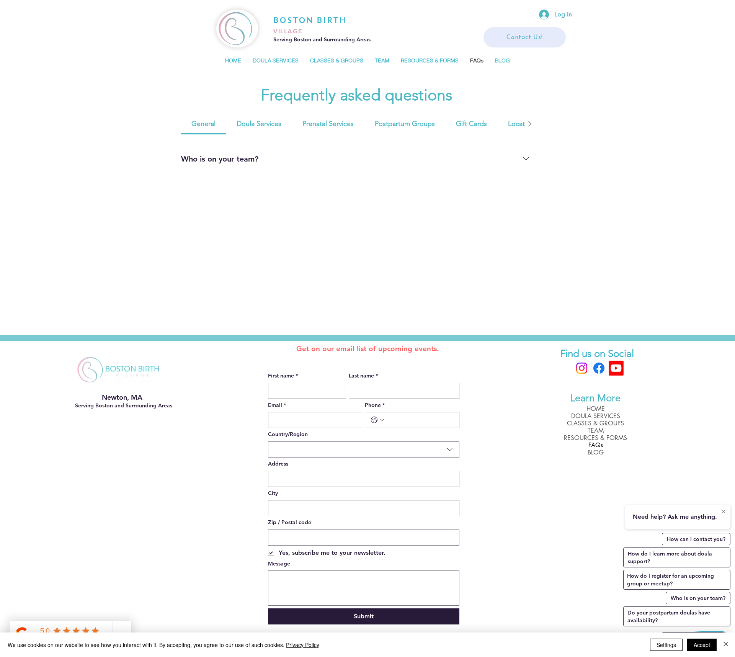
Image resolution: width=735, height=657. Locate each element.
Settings (666, 645)
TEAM (596, 430)
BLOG (596, 452)
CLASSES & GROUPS (595, 423)
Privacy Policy (302, 645)
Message (279, 563)
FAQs (595, 445)
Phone (375, 405)
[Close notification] (723, 511)
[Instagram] (581, 368)
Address (278, 463)
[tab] (203, 123)
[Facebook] (598, 368)
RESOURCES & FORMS (595, 437)
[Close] (725, 645)
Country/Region (288, 434)
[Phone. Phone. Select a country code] (377, 420)
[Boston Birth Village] (616, 368)
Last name (363, 375)
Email (277, 405)
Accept (702, 645)
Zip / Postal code (289, 522)
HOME (595, 408)
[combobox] (363, 449)
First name (283, 375)
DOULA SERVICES (595, 416)
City (273, 493)
